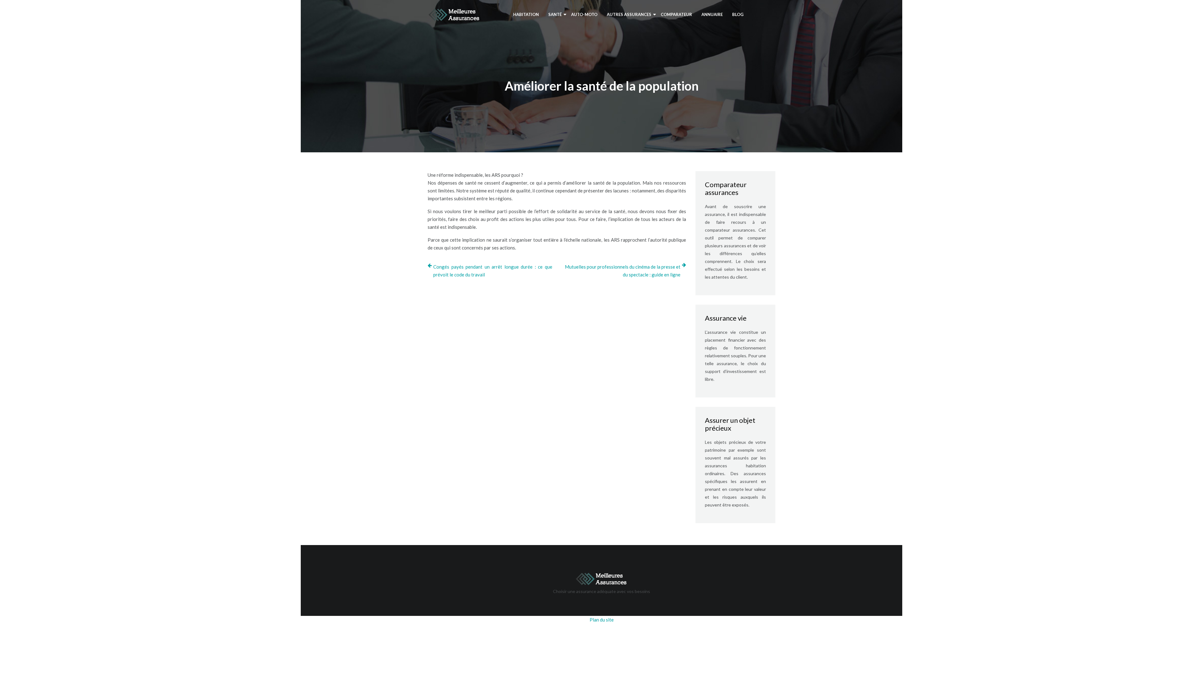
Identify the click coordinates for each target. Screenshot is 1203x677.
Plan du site (602, 619)
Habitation (526, 14)
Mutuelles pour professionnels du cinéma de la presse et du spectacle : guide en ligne (622, 270)
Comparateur (676, 14)
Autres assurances (629, 14)
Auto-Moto (584, 14)
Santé (555, 14)
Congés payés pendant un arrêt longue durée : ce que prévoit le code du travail (492, 270)
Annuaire (712, 14)
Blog (737, 14)
